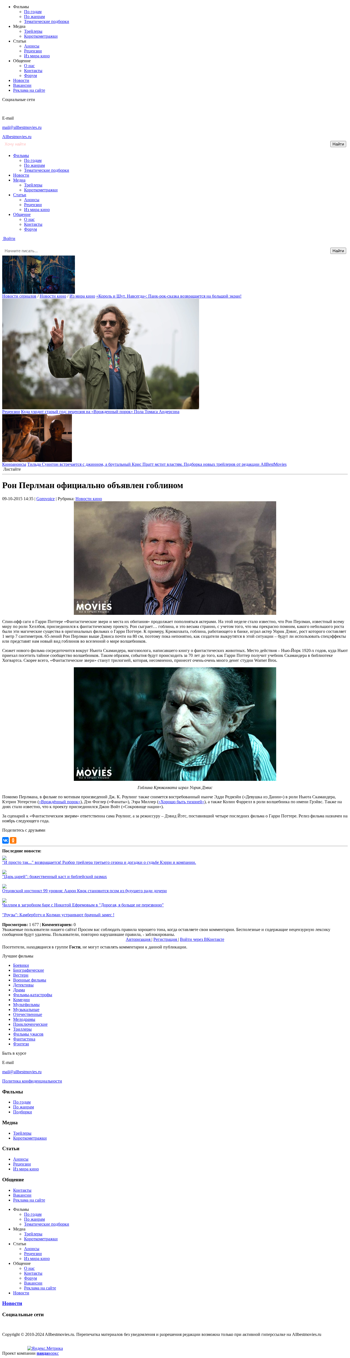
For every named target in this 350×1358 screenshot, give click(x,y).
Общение (22, 214)
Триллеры (22, 1029)
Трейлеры (33, 31)
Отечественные (27, 1014)
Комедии (21, 999)
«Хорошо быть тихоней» (181, 801)
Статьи (19, 194)
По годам (33, 11)
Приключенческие (30, 1024)
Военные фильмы (29, 980)
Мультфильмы (26, 1004)
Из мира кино (37, 56)
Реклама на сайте (29, 90)
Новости (21, 80)
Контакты (33, 70)
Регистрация (165, 939)
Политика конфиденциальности (32, 1081)
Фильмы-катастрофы (32, 994)
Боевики (21, 965)
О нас (29, 65)
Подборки (22, 1112)
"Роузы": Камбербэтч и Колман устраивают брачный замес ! (58, 914)
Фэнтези (21, 1044)
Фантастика (24, 1039)
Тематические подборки (46, 21)
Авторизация (138, 939)
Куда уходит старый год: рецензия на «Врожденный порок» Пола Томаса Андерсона (100, 411)
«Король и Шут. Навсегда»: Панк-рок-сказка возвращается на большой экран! (168, 296)
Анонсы (31, 46)
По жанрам (34, 16)
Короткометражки (41, 36)
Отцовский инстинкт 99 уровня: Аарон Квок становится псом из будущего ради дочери (84, 890)
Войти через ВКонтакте (202, 939)
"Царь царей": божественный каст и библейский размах (54, 876)
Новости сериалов (19, 296)
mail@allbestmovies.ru (22, 127)
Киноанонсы (14, 464)
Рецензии (33, 51)
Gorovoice (45, 498)
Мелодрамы (24, 1019)
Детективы (23, 985)
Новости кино (53, 296)
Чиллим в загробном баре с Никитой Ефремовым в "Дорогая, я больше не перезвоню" (83, 905)
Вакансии (22, 85)
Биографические (28, 970)
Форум (30, 75)
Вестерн (20, 975)
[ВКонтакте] (5, 840)
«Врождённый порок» (59, 801)
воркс (48, 1353)
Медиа (19, 180)
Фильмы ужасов (28, 1034)
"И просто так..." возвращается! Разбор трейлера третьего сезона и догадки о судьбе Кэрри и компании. (99, 862)
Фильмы (21, 155)
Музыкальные (26, 1009)
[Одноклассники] (13, 840)
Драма (19, 990)
